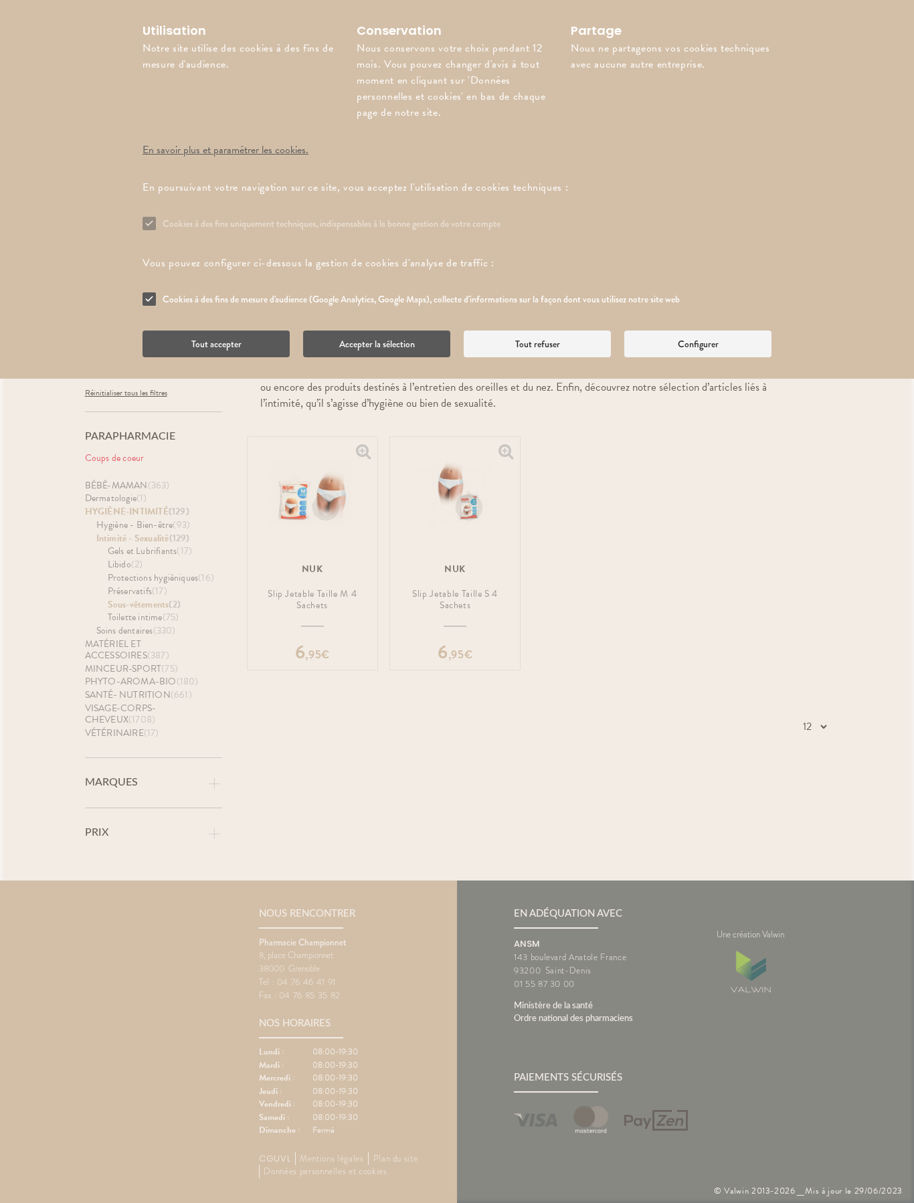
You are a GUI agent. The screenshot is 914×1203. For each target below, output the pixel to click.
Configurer (698, 344)
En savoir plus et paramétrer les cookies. (225, 150)
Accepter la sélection (377, 344)
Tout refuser (537, 344)
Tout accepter (216, 344)
